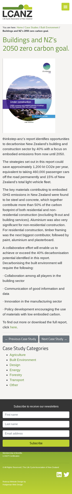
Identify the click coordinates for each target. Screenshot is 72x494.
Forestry (16, 375)
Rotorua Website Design (13, 482)
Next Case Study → (54, 339)
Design (15, 365)
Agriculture (18, 355)
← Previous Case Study (20, 339)
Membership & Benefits (12, 453)
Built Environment (50, 27)
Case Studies (31, 27)
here (13, 327)
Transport (17, 380)
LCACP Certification (11, 456)
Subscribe (36, 443)
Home (20, 27)
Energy (15, 370)
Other (14, 385)
